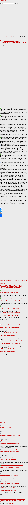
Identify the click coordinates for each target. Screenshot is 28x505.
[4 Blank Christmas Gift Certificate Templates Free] (12, 473)
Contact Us (2, 499)
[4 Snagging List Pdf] (5, 425)
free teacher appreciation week (10, 282)
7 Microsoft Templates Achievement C (10, 443)
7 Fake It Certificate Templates (8, 459)
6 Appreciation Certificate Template (9, 327)
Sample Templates (4, 501)
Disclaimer (7, 499)
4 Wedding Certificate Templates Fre (10, 435)
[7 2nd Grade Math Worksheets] (7, 487)
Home (1, 36)
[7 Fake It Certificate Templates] (7, 457)
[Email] (14, 213)
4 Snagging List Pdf (5, 427)
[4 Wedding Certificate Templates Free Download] (11, 433)
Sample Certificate (8, 36)
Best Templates (9, 500)
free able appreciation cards (9, 277)
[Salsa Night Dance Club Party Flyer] (8, 481)
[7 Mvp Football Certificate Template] (8, 332)
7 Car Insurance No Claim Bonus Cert (10, 343)
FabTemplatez (3, 0)
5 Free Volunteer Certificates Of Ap (9, 451)
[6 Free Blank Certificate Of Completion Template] (11, 465)
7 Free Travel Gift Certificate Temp (9, 292)
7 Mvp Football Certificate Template (9, 335)
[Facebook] (14, 208)
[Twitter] (14, 210)
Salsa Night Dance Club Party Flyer (9, 483)
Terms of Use (3, 500)
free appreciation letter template (12, 279)
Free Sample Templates (19, 500)
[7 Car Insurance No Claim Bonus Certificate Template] (12, 340)
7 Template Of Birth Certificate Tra (9, 315)
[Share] (14, 215)
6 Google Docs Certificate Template (9, 351)
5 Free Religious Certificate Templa (9, 308)
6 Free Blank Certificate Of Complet (9, 467)
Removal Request (7, 6)
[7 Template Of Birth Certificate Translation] (10, 312)
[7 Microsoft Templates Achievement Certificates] (11, 441)
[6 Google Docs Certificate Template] (8, 348)
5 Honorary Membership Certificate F (10, 300)
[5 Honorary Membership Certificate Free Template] (12, 298)
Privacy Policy (13, 499)
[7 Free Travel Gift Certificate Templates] (9, 290)
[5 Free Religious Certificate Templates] (9, 306)
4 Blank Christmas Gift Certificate (9, 475)
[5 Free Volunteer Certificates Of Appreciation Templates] (13, 449)
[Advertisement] (14, 22)
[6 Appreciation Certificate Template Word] (10, 324)
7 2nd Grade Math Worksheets (8, 490)
